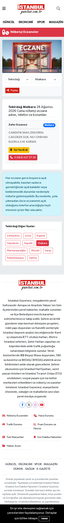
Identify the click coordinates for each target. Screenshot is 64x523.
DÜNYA (18, 468)
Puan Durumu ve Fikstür (45, 426)
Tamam (44, 519)
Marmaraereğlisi (16, 250)
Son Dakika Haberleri (49, 437)
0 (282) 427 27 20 (25, 157)
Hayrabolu (13, 243)
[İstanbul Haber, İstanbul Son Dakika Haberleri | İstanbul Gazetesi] (31, 9)
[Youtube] (42, 405)
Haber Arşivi (14, 446)
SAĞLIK (30, 468)
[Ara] (58, 9)
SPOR (41, 22)
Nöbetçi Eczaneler (17, 415)
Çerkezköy (13, 235)
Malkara (42, 243)
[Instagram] (35, 405)
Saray (48, 250)
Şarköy (33, 257)
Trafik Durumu (14, 424)
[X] (29, 405)
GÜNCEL (8, 22)
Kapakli (28, 243)
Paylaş (14, 90)
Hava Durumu (46, 415)
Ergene (41, 235)
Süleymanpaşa (15, 257)
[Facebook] (22, 405)
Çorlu (28, 235)
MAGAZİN (56, 22)
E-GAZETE (43, 468)
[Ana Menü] (4, 8)
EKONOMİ (26, 22)
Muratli (35, 250)
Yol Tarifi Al (21, 150)
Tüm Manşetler (15, 437)
